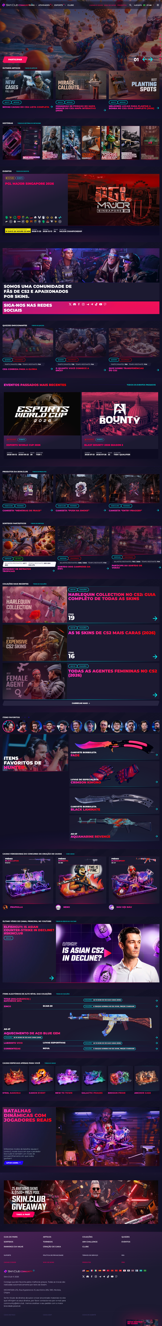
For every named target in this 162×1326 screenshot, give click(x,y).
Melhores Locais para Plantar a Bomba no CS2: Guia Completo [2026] (131, 107)
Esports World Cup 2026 (23, 445)
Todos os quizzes (38, 325)
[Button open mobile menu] (158, 5)
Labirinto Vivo (13, 1043)
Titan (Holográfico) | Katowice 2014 (17, 1000)
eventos (126, 1242)
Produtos (122, 5)
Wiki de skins (110, 5)
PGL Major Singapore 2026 (29, 183)
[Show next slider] (151, 59)
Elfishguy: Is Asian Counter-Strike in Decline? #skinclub (29, 930)
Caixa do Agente (89, 1315)
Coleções (83, 589)
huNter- (15, 767)
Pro (123, 1262)
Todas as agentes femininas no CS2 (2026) (112, 673)
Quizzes (8, 360)
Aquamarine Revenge (90, 836)
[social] (83, 1276)
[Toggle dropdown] (36, 5)
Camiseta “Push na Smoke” (72, 511)
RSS (123, 1255)
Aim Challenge (89, 1242)
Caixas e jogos (96, 5)
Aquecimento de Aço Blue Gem (32, 1033)
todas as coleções (39, 584)
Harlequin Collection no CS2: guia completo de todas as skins (112, 596)
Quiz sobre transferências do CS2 (126, 369)
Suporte (138, 5)
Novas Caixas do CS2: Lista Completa (26, 107)
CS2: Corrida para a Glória (20, 369)
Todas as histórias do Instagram (29, 123)
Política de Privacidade (53, 1255)
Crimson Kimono (86, 782)
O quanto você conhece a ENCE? (72, 369)
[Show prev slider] (144, 59)
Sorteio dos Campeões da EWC (74, 568)
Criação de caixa (52, 1246)
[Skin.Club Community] (17, 5)
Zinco (7, 1006)
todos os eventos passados (141, 385)
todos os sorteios (37, 523)
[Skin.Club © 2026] (19, 1271)
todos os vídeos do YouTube (66, 921)
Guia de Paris (11, 1237)
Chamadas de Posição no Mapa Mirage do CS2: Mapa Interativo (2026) (76, 108)
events (20, 178)
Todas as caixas (50, 1063)
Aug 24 (8, 938)
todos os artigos (31, 68)
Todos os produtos (39, 472)
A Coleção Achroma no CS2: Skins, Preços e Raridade (113, 1006)
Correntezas (12, 1049)
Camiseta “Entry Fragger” (125, 511)
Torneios (48, 1242)
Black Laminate (85, 809)
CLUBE (70, 5)
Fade (75, 755)
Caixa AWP (47, 1315)
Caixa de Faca (9, 1315)
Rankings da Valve (13, 1246)
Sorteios (8, 559)
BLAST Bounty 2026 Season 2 (103, 445)
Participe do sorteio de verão (127, 567)
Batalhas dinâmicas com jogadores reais (28, 1115)
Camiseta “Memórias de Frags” (22, 511)
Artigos (16, 102)
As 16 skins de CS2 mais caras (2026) (111, 633)
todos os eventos (22, 171)
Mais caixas (70, 854)
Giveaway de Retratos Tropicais (17, 570)
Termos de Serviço (90, 1255)
